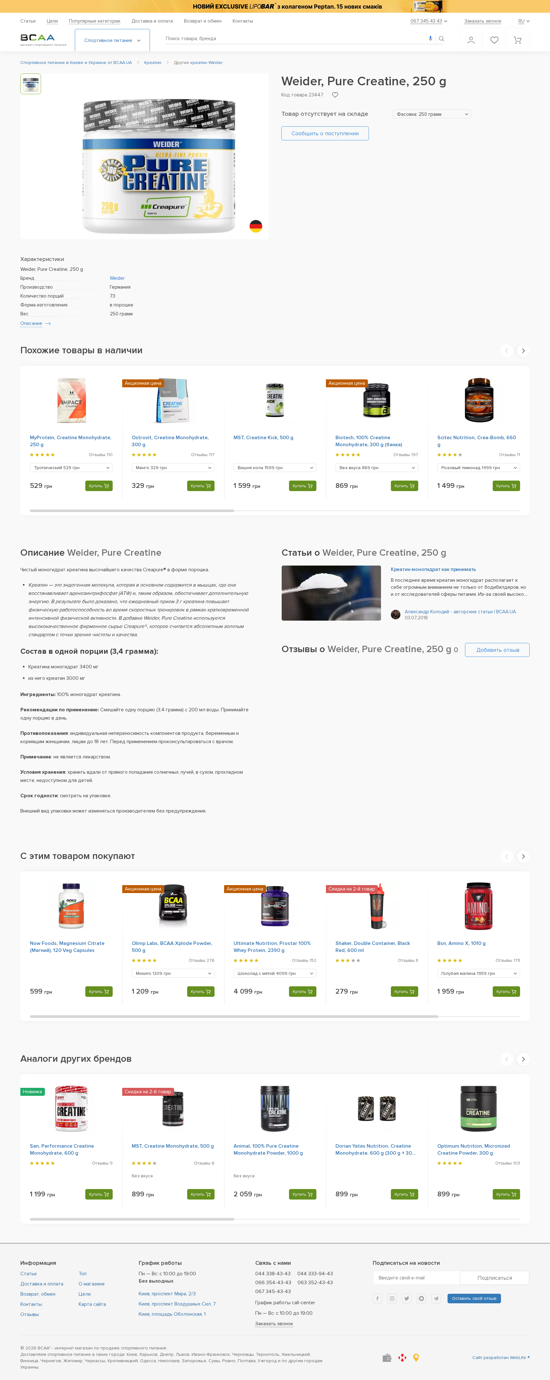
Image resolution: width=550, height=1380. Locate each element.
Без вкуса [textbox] (359, 467)
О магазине (92, 1284)
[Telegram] (436, 1298)
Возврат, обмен (37, 1294)
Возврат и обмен (203, 21)
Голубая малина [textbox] (468, 973)
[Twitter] (407, 1298)
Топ (83, 1274)
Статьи (28, 21)
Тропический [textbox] (57, 467)
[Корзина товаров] (517, 40)
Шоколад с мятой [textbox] (267, 973)
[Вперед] (523, 350)
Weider (117, 278)
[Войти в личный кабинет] (471, 40)
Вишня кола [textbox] (260, 467)
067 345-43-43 (273, 1291)
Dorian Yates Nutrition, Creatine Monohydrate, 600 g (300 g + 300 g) (375, 1153)
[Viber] (421, 1298)
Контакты (243, 21)
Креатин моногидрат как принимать (433, 569)
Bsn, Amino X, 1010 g (461, 943)
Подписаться (494, 1277)
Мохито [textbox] (153, 973)
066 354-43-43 (273, 1282)
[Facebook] (377, 1298)
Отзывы (29, 1314)
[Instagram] (392, 1298)
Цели (52, 21)
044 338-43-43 (273, 1274)
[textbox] (432, 114)
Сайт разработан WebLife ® (501, 1357)
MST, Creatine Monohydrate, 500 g (173, 1146)
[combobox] (432, 113)
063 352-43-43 (315, 1282)
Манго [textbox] (151, 467)
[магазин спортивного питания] (42, 37)
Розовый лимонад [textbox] (470, 467)
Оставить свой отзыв (474, 1298)
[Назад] (506, 350)
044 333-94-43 (315, 1274)
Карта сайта (92, 1304)
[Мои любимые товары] (494, 40)
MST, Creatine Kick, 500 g (263, 437)
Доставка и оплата (152, 21)
